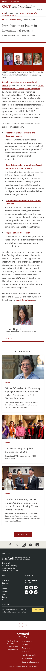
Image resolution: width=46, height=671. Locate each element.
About (4, 600)
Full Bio (9, 339)
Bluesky (31, 587)
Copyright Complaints (30, 662)
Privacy (24, 644)
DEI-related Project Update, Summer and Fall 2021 (23, 439)
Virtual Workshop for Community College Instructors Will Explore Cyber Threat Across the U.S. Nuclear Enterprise (23, 383)
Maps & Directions (13, 644)
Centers (4, 591)
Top (26, 625)
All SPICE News (8, 19)
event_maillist (37, 545)
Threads (36, 592)
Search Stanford (13, 647)
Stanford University (10, 1)
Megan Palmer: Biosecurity (18, 232)
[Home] (18, 6)
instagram (24, 545)
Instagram (26, 592)
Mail (26, 587)
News (4, 594)
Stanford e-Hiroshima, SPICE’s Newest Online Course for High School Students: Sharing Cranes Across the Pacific (23, 496)
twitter (17, 545)
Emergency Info (12, 650)
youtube (30, 545)
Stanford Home (12, 641)
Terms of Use (27, 641)
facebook (10, 545)
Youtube (36, 587)
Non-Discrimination (30, 655)
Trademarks (26, 651)
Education (5, 583)
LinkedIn (31, 592)
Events (4, 597)
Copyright (26, 648)
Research (5, 580)
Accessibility (27, 658)
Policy (4, 586)
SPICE (4, 13)
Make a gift (37, 610)
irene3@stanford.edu (25, 300)
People (4, 589)
